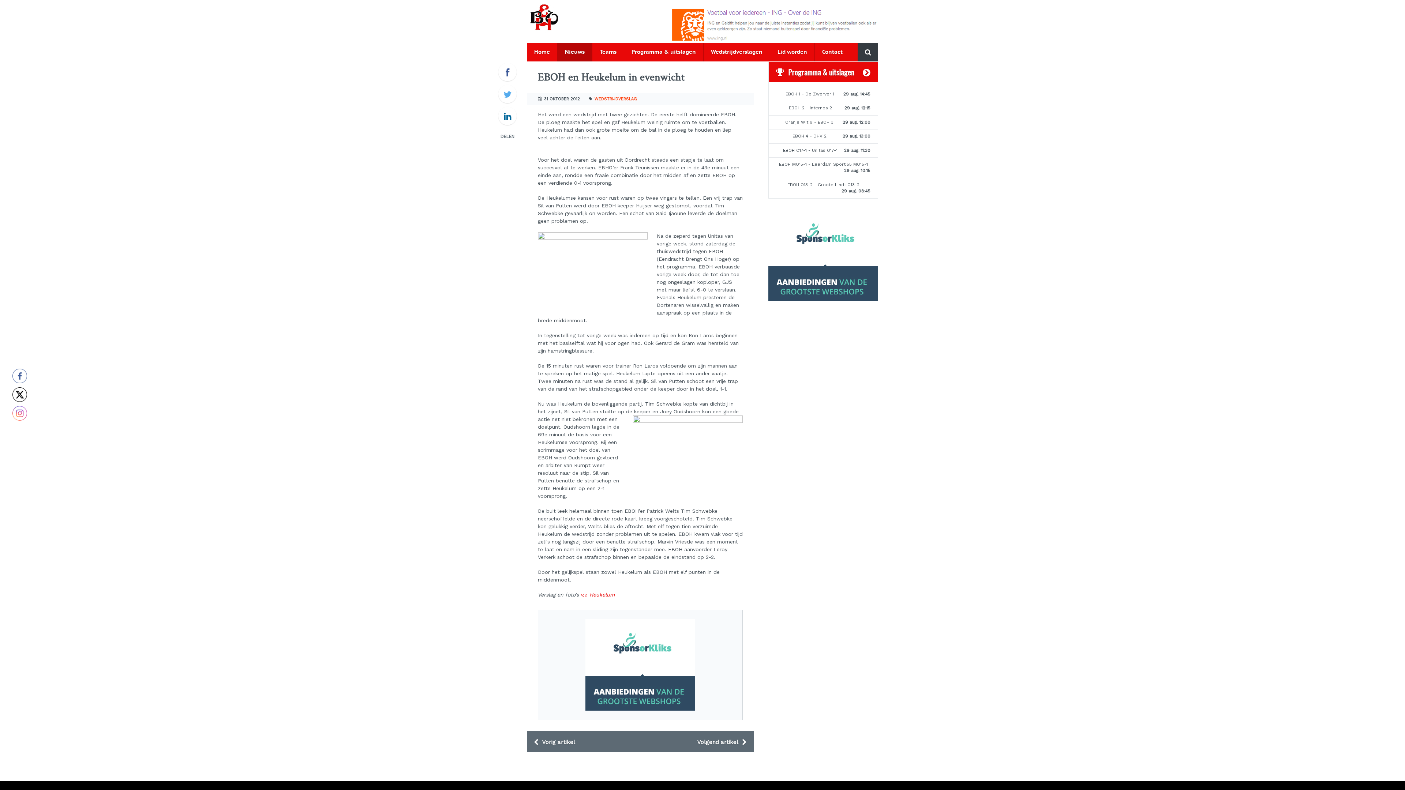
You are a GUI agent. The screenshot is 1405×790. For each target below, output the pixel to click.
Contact (832, 52)
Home (542, 52)
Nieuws (575, 52)
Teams (608, 52)
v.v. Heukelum (598, 595)
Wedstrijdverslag (616, 99)
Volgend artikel (718, 742)
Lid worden (792, 52)
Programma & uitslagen (664, 52)
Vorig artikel (558, 742)
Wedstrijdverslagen (737, 52)
